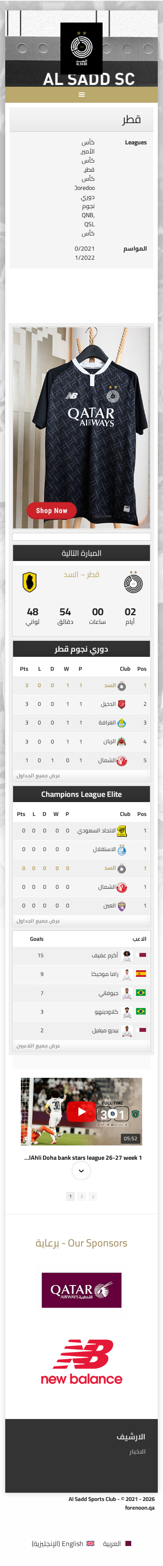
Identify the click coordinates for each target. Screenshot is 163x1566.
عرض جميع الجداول (38, 775)
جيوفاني (108, 993)
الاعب (139, 938)
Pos (141, 668)
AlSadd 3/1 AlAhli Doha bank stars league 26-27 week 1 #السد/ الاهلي (81, 1157)
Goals (36, 938)
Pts (24, 668)
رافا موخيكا (104, 974)
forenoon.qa (140, 1507)
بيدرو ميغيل (105, 1030)
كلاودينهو (106, 1011)
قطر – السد (81, 574)
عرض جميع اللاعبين (38, 1046)
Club (125, 668)
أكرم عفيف (105, 955)
